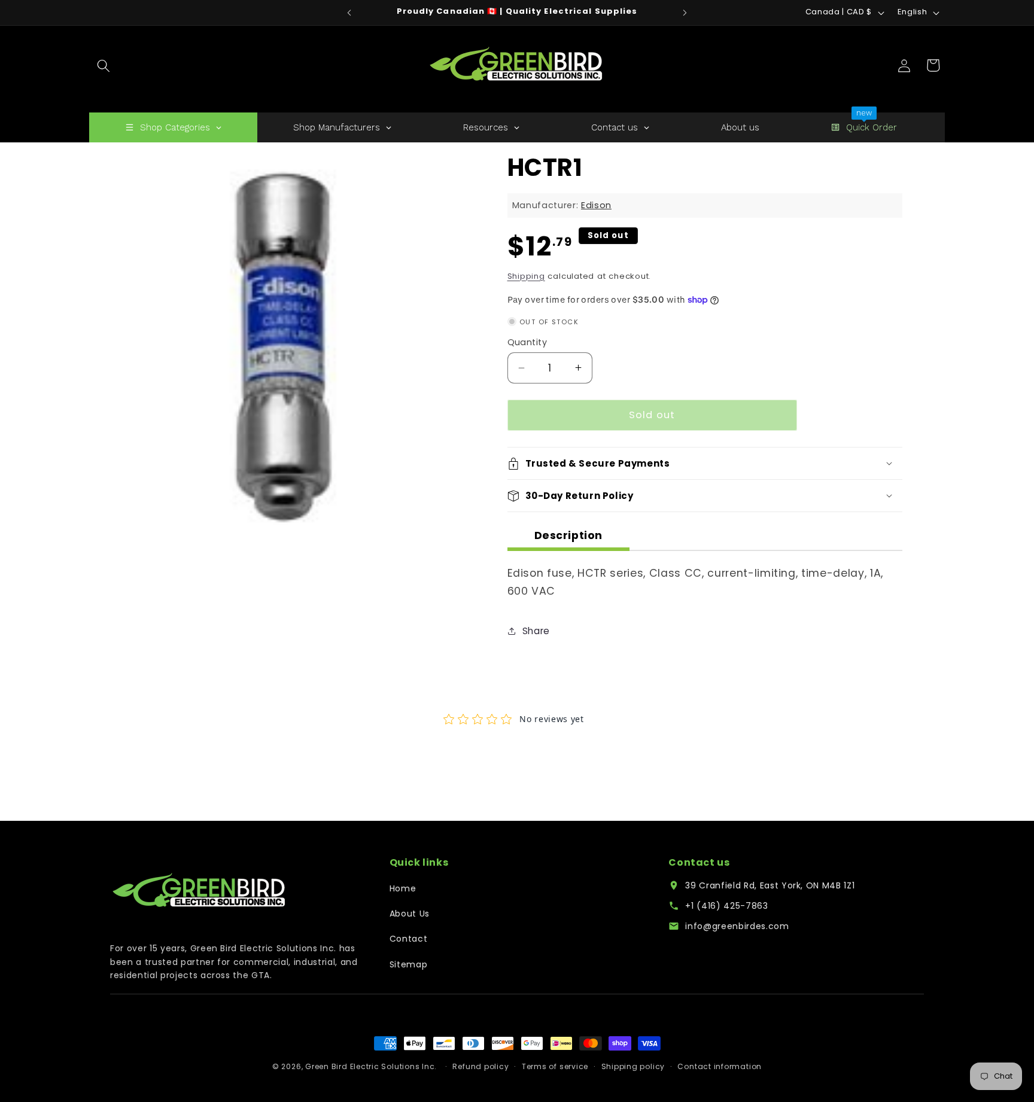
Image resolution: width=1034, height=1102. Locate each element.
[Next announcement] (685, 12)
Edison (596, 205)
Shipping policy (633, 1066)
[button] (103, 65)
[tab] (568, 537)
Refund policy (480, 1066)
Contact (409, 939)
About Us (410, 914)
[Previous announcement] (349, 12)
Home (403, 888)
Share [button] (536, 631)
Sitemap (409, 964)
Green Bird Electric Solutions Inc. (371, 1066)
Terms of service (555, 1066)
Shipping (526, 276)
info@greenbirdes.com (737, 926)
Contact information (719, 1066)
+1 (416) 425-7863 (726, 906)
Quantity (527, 342)
